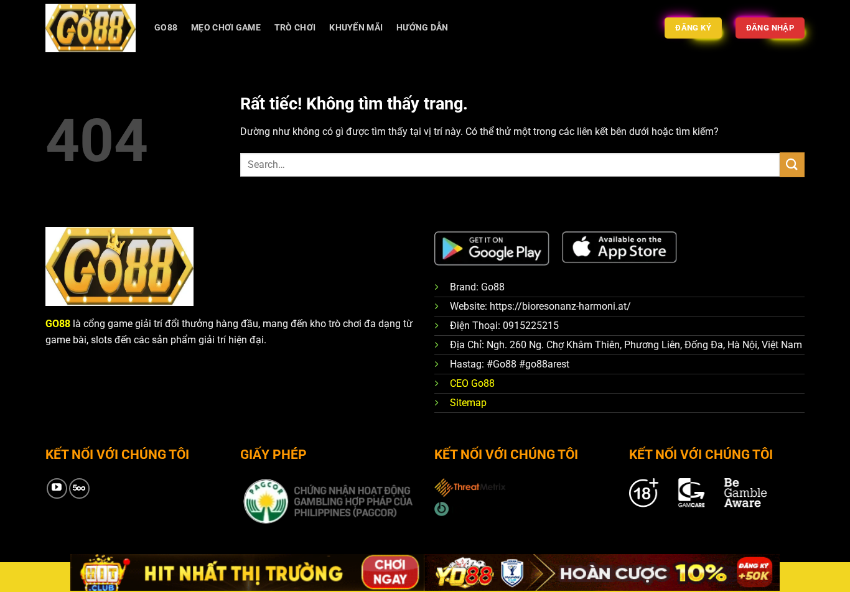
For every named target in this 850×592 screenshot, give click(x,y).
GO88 (165, 27)
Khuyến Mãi (356, 27)
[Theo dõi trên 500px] (79, 488)
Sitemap (468, 403)
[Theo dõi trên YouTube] (57, 488)
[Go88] (90, 28)
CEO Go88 (472, 383)
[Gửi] (792, 164)
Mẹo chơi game (226, 27)
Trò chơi (294, 27)
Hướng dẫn (422, 27)
